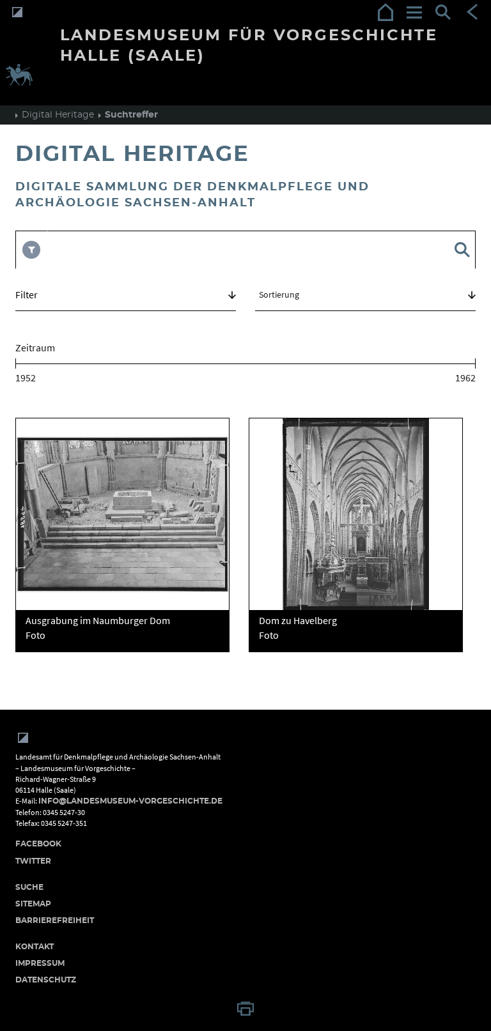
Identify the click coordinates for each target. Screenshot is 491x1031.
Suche (29, 887)
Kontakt (34, 947)
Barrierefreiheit (54, 920)
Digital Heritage (58, 115)
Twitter (33, 861)
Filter (26, 294)
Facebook (38, 844)
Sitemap (33, 904)
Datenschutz (45, 980)
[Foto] (122, 514)
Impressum (40, 963)
